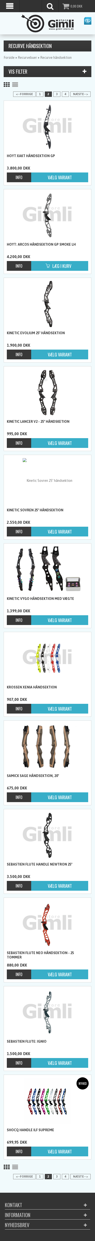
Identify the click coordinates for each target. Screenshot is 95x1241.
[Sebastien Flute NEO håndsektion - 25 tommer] (47, 924)
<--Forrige (24, 94)
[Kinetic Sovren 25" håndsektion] (47, 480)
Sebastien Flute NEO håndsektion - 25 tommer (40, 955)
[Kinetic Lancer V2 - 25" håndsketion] (47, 392)
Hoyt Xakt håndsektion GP (31, 156)
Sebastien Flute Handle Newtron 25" (39, 864)
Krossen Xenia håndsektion (32, 687)
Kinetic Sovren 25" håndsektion (35, 510)
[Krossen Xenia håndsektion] (47, 658)
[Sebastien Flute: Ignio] (47, 1012)
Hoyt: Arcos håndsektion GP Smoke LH (41, 244)
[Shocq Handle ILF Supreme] (47, 1101)
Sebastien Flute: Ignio (27, 1041)
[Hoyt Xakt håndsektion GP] (47, 127)
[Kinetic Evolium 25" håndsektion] (47, 304)
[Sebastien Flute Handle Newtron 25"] (47, 835)
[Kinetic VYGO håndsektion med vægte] (47, 569)
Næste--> (80, 94)
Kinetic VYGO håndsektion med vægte (40, 599)
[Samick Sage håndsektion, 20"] (47, 747)
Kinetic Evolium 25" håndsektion (36, 333)
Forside (9, 58)
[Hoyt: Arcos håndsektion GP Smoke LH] (47, 215)
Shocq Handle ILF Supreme (30, 1130)
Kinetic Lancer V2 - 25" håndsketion (38, 422)
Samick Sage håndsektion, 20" (33, 776)
